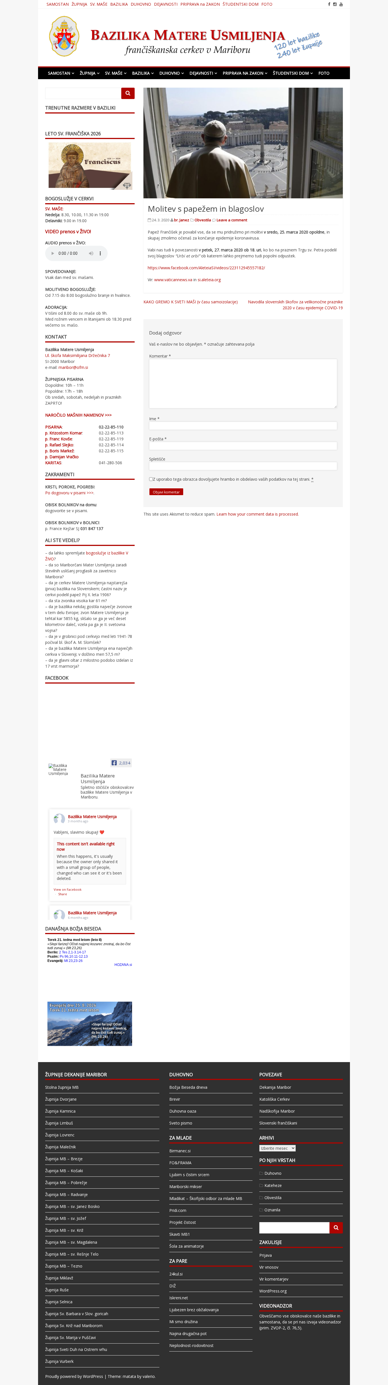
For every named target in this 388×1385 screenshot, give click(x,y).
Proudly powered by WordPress (74, 1376)
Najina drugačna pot (188, 1333)
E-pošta (158, 439)
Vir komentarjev (273, 1279)
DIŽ (172, 1286)
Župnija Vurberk (59, 1361)
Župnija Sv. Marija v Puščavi (70, 1337)
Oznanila (272, 1209)
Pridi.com (177, 1210)
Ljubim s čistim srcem (189, 1174)
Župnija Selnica (58, 1301)
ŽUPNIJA (79, 4)
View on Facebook (68, 889)
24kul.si (176, 1274)
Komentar (160, 356)
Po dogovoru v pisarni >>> (69, 492)
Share (62, 894)
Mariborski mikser (185, 1186)
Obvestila (203, 219)
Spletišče (157, 459)
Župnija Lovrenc (59, 1135)
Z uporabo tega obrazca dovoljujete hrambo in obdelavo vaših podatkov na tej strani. (233, 479)
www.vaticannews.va (173, 279)
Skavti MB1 (179, 1234)
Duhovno (272, 1173)
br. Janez (181, 219)
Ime (154, 418)
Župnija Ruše (57, 1289)
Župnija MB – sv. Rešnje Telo (72, 1254)
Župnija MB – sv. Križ (64, 1230)
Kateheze (273, 1185)
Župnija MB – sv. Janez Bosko (72, 1206)
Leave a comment (232, 219)
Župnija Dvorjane (61, 1099)
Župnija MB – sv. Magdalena (71, 1242)
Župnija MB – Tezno (63, 1266)
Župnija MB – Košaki (64, 1170)
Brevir (174, 1099)
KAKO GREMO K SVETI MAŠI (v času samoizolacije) (190, 301)
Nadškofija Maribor (277, 1111)
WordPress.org (273, 1291)
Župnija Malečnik (60, 1146)
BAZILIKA (119, 4)
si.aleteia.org (209, 279)
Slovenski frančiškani (278, 1123)
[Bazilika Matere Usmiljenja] (62, 769)
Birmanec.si (180, 1150)
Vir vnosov (268, 1267)
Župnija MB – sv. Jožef (65, 1218)
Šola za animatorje (186, 1246)
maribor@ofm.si (73, 367)
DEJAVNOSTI (166, 4)
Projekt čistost (182, 1222)
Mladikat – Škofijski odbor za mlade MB (205, 1198)
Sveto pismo (180, 1123)
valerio (149, 1376)
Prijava (265, 1255)
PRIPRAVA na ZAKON (200, 4)
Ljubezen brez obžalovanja (194, 1309)
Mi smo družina (183, 1321)
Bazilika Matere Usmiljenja (92, 816)
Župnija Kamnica (60, 1111)
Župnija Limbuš (59, 1123)
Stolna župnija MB (62, 1087)
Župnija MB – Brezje (64, 1158)
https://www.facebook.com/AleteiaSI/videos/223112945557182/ (206, 267)
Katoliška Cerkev (274, 1099)
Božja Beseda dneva (188, 1087)
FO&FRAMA (180, 1162)
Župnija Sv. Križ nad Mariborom (74, 1325)
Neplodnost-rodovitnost (191, 1345)
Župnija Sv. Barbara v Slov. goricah (76, 1313)
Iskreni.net (178, 1297)
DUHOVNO (141, 4)
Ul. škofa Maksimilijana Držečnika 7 (77, 355)
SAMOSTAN (58, 4)
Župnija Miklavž (59, 1278)
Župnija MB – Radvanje (66, 1194)
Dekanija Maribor (275, 1087)
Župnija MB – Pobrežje (66, 1182)
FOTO (266, 4)
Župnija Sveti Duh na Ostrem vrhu (76, 1349)
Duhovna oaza (182, 1111)
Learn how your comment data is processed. (257, 514)
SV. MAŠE (98, 4)
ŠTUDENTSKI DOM (240, 4)
